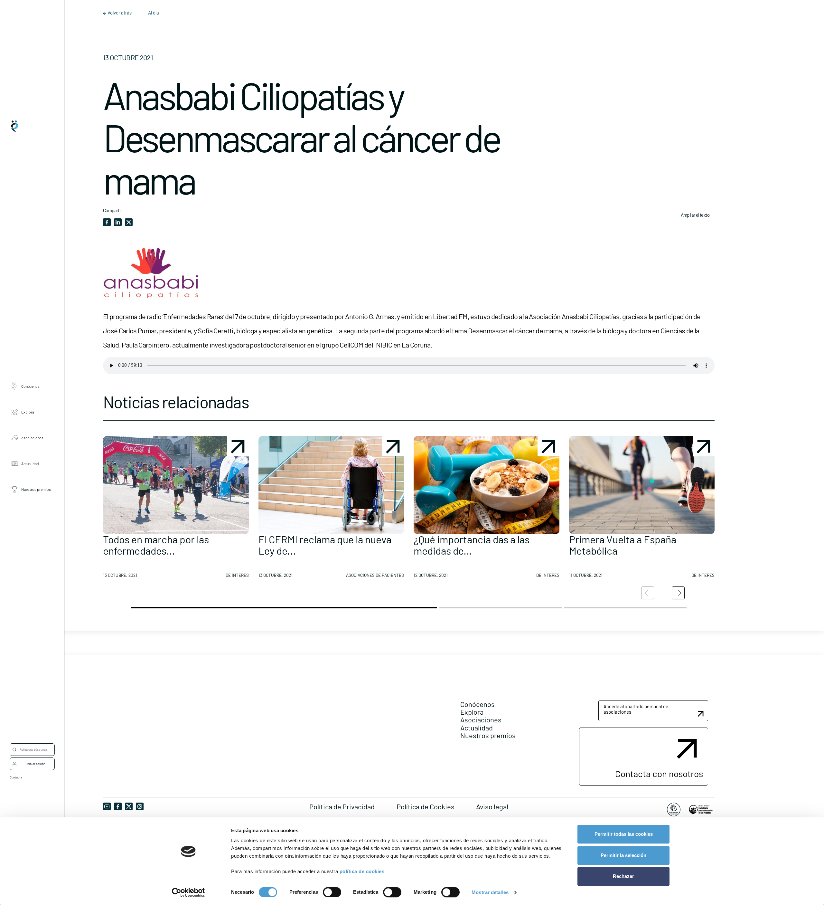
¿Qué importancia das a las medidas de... (471, 545)
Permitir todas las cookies (624, 834)
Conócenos (30, 386)
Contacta (16, 777)
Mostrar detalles (490, 892)
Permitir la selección (623, 855)
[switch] (332, 892)
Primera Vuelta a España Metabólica (622, 545)
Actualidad (30, 463)
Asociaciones (32, 437)
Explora (27, 411)
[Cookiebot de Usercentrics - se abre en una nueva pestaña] (188, 892)
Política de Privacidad (342, 806)
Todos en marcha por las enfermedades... (156, 545)
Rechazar (623, 876)
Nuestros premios (36, 489)
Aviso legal (492, 806)
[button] (176, 509)
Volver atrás (120, 12)
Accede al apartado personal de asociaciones (636, 709)
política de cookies (362, 871)
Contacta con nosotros (659, 773)
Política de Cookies (425, 806)
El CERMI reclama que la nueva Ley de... (324, 545)
